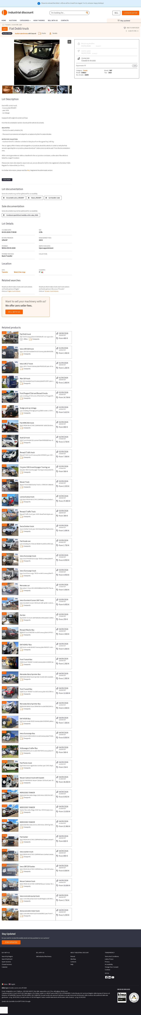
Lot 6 (4, 687)
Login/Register (130, 13)
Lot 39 (4, 510)
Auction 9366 (15, 24)
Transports (7, 24)
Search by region (7, 956)
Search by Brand (7, 959)
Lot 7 (4, 673)
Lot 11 (4, 421)
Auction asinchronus (21, 33)
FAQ (28, 170)
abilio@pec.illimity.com (61, 991)
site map (73, 959)
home (4, 20)
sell (116, 13)
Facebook (106, 977)
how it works (39, 20)
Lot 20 (4, 761)
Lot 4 (4, 347)
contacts (65, 20)
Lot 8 (4, 658)
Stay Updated (11, 942)
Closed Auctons (7, 964)
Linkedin (109, 977)
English (13, 984)
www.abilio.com (45, 991)
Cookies (107, 970)
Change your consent (111, 967)
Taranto (5, 272)
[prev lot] (126, 31)
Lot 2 (4, 333)
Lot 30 (4, 584)
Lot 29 (4, 599)
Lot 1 (4, 406)
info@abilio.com (11, 991)
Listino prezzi (109, 959)
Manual (72, 956)
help (71, 964)
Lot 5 (4, 702)
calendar (4, 967)
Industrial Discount (18, 12)
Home (3, 24)
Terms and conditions (112, 956)
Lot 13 (4, 806)
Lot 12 (4, 628)
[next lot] (138, 31)
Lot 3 (4, 362)
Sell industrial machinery (43, 956)
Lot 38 (4, 525)
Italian (6, 984)
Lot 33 (4, 835)
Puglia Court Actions (13, 291)
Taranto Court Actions (51, 291)
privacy (107, 962)
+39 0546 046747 (28, 991)
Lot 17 (4, 495)
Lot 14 (4, 791)
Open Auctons (6, 962)
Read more (7, 180)
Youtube (112, 977)
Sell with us (14, 312)
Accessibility (109, 964)
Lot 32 (4, 850)
